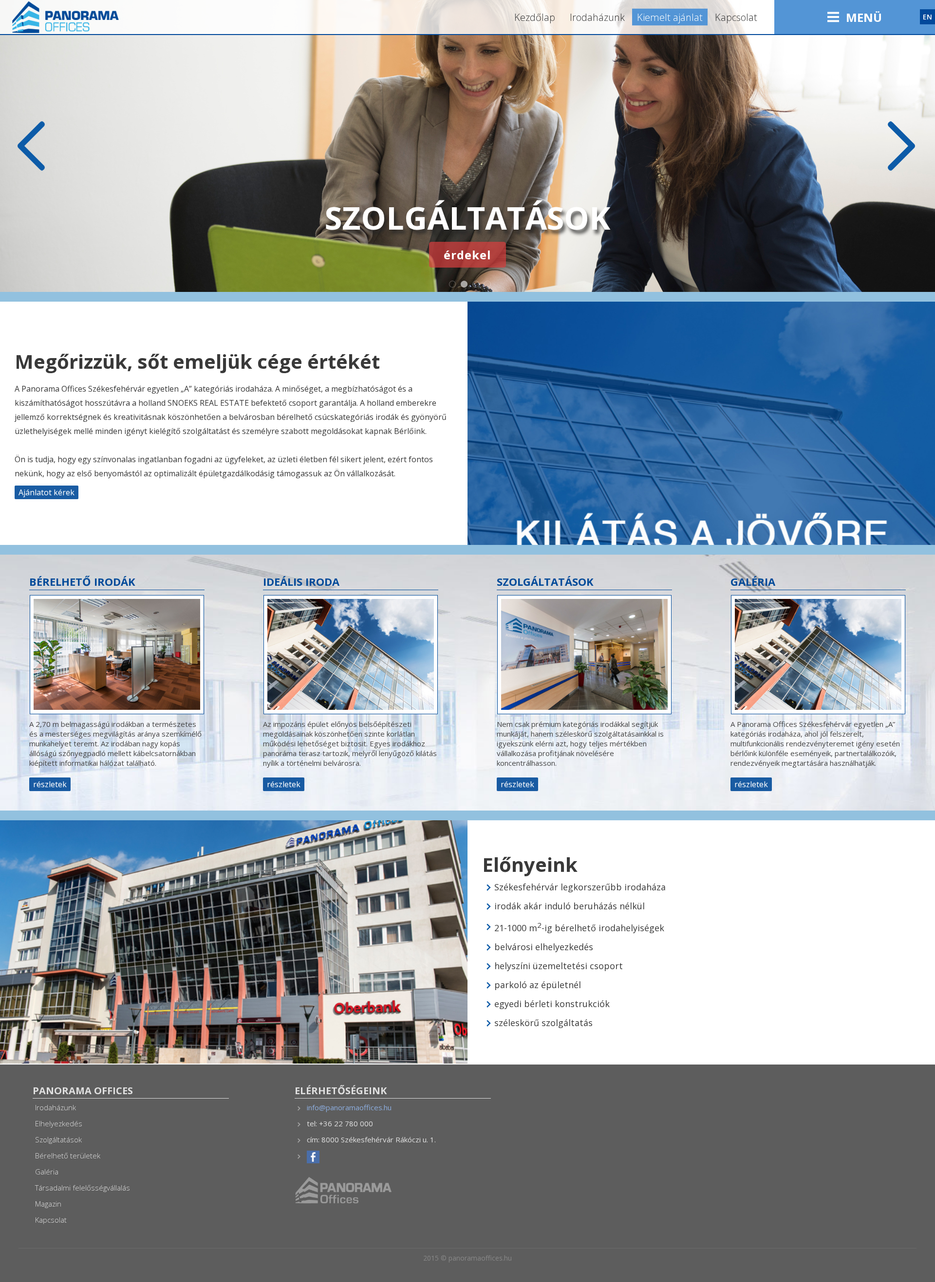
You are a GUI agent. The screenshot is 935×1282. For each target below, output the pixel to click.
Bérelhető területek (67, 1155)
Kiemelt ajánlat (670, 17)
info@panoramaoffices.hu (349, 1107)
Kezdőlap (534, 17)
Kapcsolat (736, 17)
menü (864, 17)
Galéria (46, 1171)
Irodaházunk (597, 17)
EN (927, 16)
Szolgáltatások (58, 1139)
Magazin (48, 1204)
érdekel (467, 255)
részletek (50, 784)
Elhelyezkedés (58, 1123)
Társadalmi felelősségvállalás (82, 1187)
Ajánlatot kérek (47, 492)
